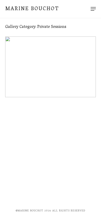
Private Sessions (20, 78)
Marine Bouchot (32, 9)
